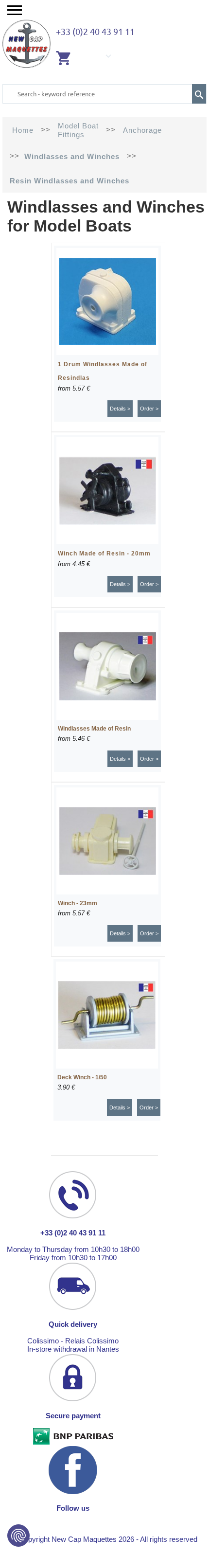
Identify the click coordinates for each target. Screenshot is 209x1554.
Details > (120, 408)
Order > (149, 408)
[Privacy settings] (18, 1535)
